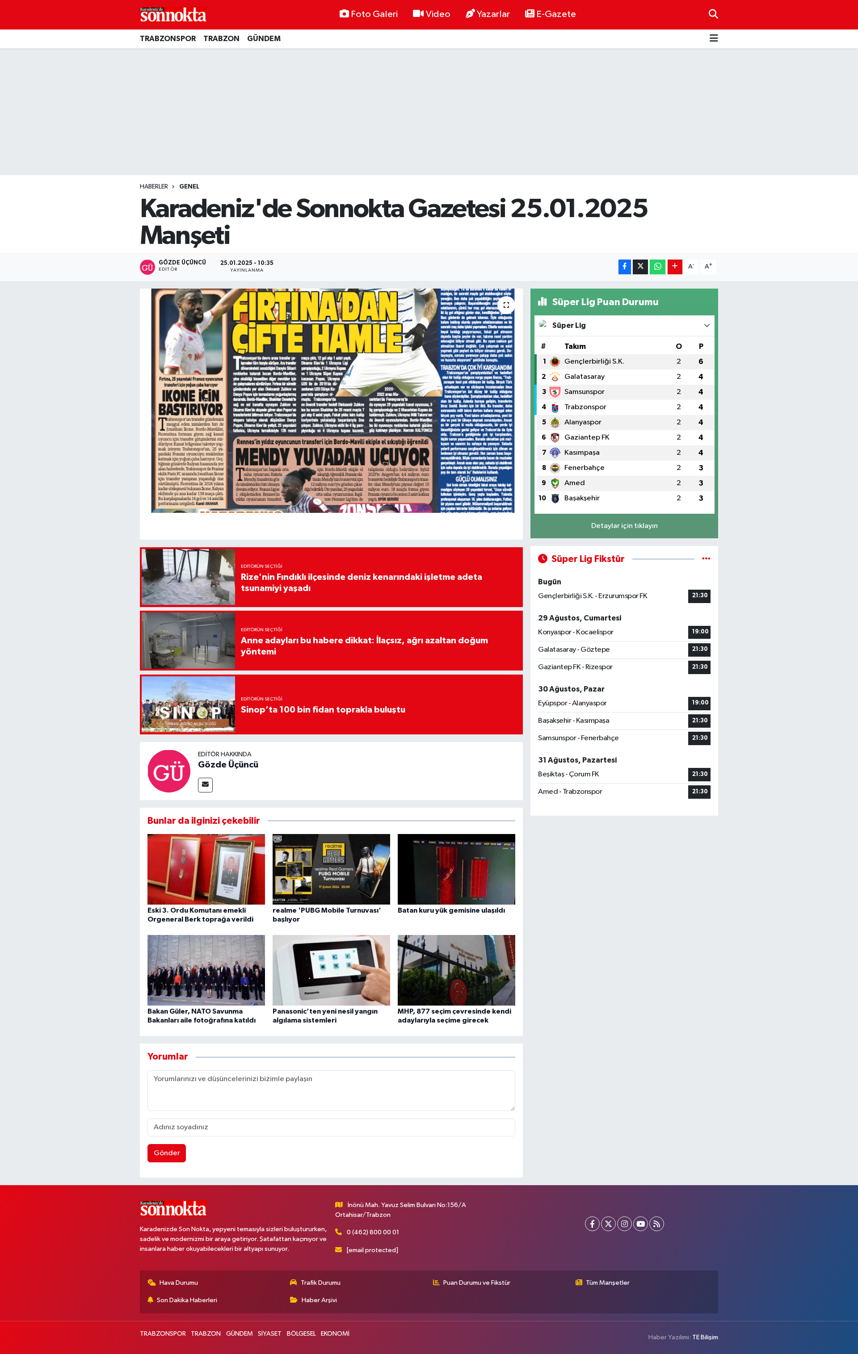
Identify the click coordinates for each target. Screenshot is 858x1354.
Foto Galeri (374, 14)
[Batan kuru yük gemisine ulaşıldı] (456, 869)
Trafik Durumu (321, 1282)
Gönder (167, 1153)
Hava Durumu (179, 1282)
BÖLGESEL (301, 1333)
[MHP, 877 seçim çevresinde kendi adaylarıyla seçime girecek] (456, 970)
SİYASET (270, 1333)
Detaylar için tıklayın (624, 526)
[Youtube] (640, 1223)
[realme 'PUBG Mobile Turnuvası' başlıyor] (331, 869)
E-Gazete (556, 14)
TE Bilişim (705, 1337)
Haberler (154, 187)
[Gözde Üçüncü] (168, 771)
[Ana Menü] (714, 39)
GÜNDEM (264, 38)
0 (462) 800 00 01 (373, 1232)
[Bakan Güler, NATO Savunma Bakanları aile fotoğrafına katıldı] (206, 970)
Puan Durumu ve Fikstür (476, 1282)
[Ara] (713, 14)
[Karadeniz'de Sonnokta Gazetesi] (173, 14)
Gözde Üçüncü (228, 764)
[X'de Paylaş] (640, 267)
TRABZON (221, 38)
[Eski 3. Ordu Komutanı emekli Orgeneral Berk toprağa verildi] (206, 869)
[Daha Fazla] (675, 267)
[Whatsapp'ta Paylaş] (657, 267)
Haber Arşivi (319, 1300)
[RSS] (656, 1223)
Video (438, 14)
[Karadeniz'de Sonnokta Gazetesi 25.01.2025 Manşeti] (331, 401)
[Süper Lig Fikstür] (706, 559)
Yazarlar (493, 14)
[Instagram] (624, 1223)
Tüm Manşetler (608, 1282)
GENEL (189, 187)
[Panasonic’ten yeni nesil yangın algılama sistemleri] (331, 970)
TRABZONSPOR (168, 38)
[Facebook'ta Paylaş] (624, 267)
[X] (608, 1223)
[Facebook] (592, 1223)
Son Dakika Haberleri (187, 1300)
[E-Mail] (205, 785)
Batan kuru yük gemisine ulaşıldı (451, 910)
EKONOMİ (335, 1333)
